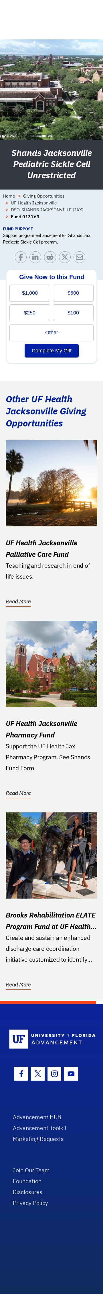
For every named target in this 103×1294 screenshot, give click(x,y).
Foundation (27, 1181)
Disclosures (27, 1192)
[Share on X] (66, 258)
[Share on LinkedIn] (36, 258)
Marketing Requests (38, 1139)
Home (9, 196)
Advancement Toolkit (40, 1128)
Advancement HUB (37, 1117)
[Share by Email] (81, 258)
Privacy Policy (30, 1203)
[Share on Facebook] (22, 258)
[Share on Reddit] (51, 258)
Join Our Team (31, 1170)
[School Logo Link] (48, 1039)
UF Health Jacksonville (34, 203)
